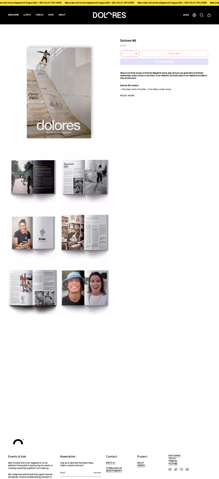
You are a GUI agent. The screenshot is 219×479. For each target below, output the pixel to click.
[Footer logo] (18, 441)
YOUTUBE (172, 464)
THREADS (172, 461)
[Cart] (209, 15)
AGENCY (141, 466)
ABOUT (140, 463)
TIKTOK (172, 458)
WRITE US (110, 463)
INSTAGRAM (174, 456)
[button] (27, 15)
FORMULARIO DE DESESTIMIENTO (114, 469)
